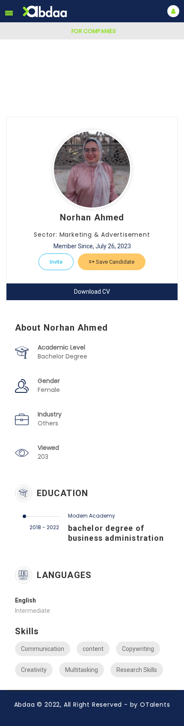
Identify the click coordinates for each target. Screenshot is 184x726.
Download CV (92, 291)
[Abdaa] (46, 11)
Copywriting (138, 648)
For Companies (93, 31)
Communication (42, 648)
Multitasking (81, 669)
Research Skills (136, 669)
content (93, 648)
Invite (56, 262)
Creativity (34, 669)
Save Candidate (114, 262)
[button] (9, 12)
